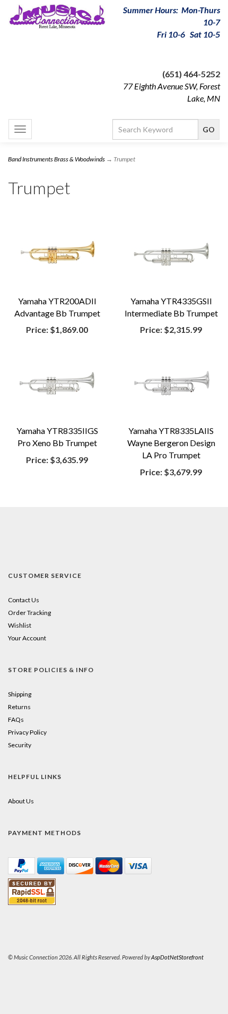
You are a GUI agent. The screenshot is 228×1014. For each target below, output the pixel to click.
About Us (21, 801)
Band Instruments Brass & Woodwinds (56, 159)
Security (19, 745)
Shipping (19, 694)
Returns (19, 707)
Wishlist (19, 625)
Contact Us (23, 600)
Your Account (27, 638)
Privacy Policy (27, 732)
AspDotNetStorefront (177, 957)
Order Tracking (29, 613)
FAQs (16, 719)
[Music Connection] (57, 17)
